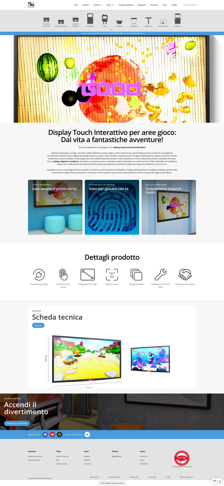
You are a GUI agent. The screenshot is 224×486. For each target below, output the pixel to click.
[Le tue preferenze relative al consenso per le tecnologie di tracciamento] (220, 482)
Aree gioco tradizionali (126, 5)
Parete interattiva (34, 460)
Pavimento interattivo (35, 456)
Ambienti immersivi (62, 456)
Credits (168, 477)
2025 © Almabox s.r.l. (187, 477)
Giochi (109, 5)
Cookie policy (152, 477)
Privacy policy (134, 477)
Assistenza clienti (190, 5)
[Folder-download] (87, 434)
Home (76, 5)
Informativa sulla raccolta (112, 483)
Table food (87, 464)
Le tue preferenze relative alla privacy (40, 478)
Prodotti (96, 5)
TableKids (87, 460)
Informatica (154, 5)
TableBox (87, 456)
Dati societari (94, 477)
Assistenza (143, 456)
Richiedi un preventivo (17, 423)
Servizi (165, 5)
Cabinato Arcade (61, 464)
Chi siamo (85, 5)
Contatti (174, 5)
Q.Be (57, 460)
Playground (141, 5)
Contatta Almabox (114, 477)
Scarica (38, 325)
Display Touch (116, 456)
